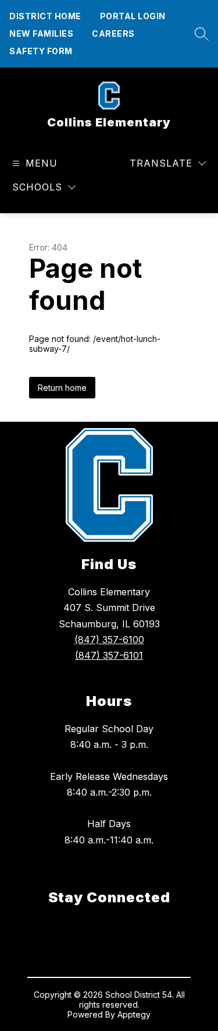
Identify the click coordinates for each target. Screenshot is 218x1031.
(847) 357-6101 (109, 655)
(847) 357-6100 (109, 639)
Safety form (41, 51)
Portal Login (133, 16)
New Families (41, 33)
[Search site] (199, 34)
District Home (45, 16)
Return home (62, 388)
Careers (113, 33)
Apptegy (134, 1014)
